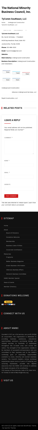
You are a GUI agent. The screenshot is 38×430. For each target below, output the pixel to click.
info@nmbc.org (23, 372)
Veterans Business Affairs (14, 270)
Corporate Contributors (14, 250)
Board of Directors (12, 233)
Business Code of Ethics (14, 245)
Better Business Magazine (15, 261)
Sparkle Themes (10, 428)
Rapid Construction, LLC (10, 98)
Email (7, 172)
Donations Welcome (13, 237)
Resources (7, 254)
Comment (8, 138)
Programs (9, 257)
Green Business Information (15, 265)
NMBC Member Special (12, 278)
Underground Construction (10, 88)
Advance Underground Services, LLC (24, 92)
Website (7, 184)
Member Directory (10, 286)
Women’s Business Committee (16, 274)
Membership (10, 241)
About (6, 230)
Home (6, 225)
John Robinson (18, 30)
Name (6, 161)
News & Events (9, 282)
